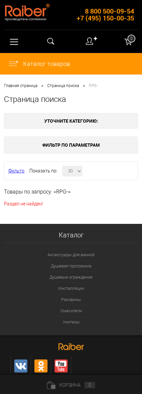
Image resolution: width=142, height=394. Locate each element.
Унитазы (71, 321)
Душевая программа (71, 265)
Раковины (71, 299)
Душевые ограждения (71, 277)
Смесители (71, 310)
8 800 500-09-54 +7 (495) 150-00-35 (105, 14)
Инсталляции (71, 288)
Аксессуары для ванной (71, 254)
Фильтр (16, 170)
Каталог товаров (46, 63)
